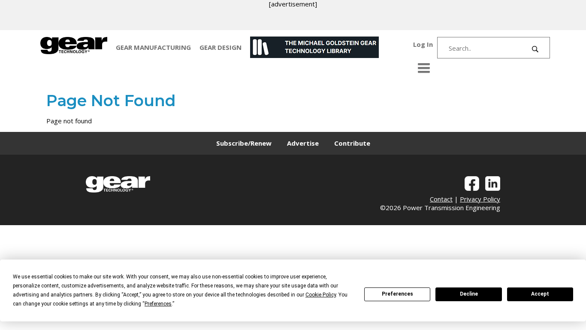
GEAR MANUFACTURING (153, 47)
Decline (469, 294)
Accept (540, 294)
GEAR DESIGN (220, 47)
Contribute (352, 143)
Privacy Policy (480, 199)
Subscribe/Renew (244, 143)
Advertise (303, 143)
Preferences (397, 294)
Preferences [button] (158, 304)
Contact (441, 199)
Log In (423, 44)
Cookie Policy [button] (320, 295)
